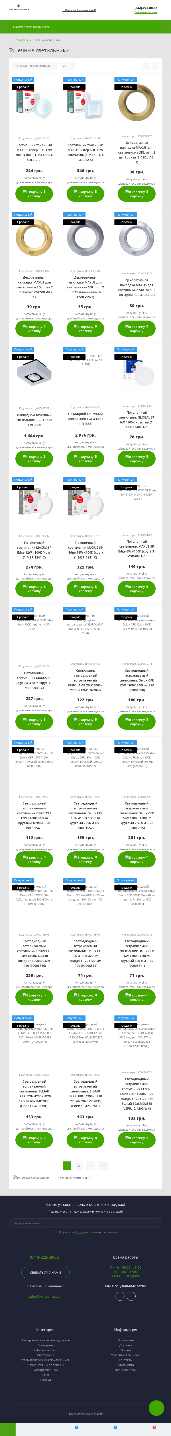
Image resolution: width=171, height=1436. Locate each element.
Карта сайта (126, 1365)
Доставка (125, 1345)
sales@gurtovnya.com (45, 1296)
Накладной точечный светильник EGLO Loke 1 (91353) (85, 419)
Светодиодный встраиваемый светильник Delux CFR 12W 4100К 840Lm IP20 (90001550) (136, 680)
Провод (45, 1380)
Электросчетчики (45, 1370)
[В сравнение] (54, 79)
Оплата (80, 1232)
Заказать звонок (145, 12)
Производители (125, 1370)
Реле (45, 1375)
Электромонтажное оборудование (45, 1340)
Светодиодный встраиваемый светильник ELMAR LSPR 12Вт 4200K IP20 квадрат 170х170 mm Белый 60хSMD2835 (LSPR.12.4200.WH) (136, 1094)
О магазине (126, 1340)
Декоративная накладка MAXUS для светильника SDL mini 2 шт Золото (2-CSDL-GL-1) (34, 287)
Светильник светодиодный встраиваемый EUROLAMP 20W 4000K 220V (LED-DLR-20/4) (85, 680)
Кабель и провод (45, 1350)
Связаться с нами (45, 1272)
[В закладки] (54, 84)
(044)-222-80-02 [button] (44, 1257)
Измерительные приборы (45, 1365)
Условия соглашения (125, 1355)
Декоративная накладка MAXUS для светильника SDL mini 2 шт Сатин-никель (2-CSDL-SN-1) (85, 287)
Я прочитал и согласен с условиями (89, 1232)
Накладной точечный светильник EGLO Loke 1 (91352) (34, 420)
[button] (79, 10)
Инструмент (45, 1355)
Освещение (21, 40)
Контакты (125, 1360)
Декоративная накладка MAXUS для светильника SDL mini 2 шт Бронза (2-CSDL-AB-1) (136, 152)
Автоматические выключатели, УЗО (45, 1360)
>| (103, 1165)
